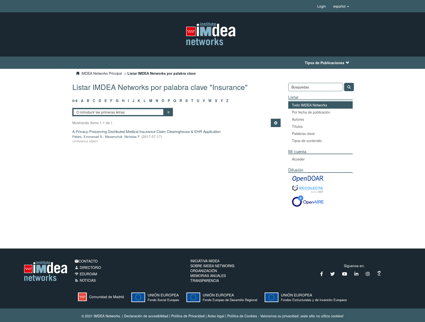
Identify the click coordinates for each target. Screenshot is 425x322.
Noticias (85, 280)
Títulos (297, 126)
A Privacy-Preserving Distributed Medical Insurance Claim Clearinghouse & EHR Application (146, 131)
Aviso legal (216, 315)
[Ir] (349, 87)
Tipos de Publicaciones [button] (324, 62)
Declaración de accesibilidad (146, 315)
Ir (168, 112)
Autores (298, 119)
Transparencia (204, 280)
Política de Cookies (242, 315)
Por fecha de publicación (311, 112)
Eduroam (86, 273)
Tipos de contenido (307, 140)
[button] (341, 6)
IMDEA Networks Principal (101, 73)
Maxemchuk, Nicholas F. (122, 136)
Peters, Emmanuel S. (87, 136)
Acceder (298, 159)
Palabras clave (303, 133)
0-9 (74, 100)
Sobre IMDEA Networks (212, 265)
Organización (203, 270)
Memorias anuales (208, 275)
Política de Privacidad (188, 315)
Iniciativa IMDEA (204, 260)
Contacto (86, 261)
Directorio (88, 267)
